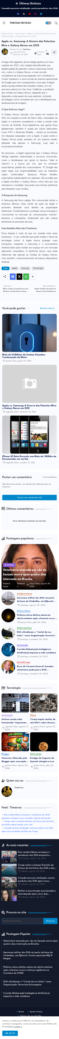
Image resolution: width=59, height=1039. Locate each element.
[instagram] (35, 14)
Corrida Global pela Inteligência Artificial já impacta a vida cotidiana (36, 651)
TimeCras (18, 788)
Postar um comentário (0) (29, 497)
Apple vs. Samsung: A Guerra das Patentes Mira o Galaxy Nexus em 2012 (29, 407)
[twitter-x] (24, 14)
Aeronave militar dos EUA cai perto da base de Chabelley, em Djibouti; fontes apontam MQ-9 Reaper (35, 600)
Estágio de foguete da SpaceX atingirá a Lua (42, 760)
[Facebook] (13, 276)
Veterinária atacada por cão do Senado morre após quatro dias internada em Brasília (30, 942)
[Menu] (4, 23)
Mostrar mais (46, 308)
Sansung (25, 268)
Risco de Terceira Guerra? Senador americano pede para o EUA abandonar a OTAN (35, 668)
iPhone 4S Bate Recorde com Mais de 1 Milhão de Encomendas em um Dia (29, 457)
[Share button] (33, 276)
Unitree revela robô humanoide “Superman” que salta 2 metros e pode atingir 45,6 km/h (14, 721)
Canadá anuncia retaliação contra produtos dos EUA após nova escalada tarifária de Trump (36, 880)
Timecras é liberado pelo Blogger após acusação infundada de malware (14, 760)
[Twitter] (19, 276)
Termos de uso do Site (30, 1016)
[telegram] (41, 14)
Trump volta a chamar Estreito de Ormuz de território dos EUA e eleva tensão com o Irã (37, 867)
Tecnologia (20, 34)
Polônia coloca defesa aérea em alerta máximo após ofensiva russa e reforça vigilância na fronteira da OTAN (36, 617)
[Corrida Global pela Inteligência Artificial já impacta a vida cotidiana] (8, 650)
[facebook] (18, 14)
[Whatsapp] (26, 276)
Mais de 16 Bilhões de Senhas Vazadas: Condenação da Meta (23, 356)
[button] (48, 22)
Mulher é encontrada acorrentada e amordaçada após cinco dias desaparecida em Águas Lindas (37, 893)
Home (21, 1012)
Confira (16, 1027)
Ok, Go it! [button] (10, 1033)
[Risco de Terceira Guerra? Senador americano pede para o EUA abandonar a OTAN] (8, 667)
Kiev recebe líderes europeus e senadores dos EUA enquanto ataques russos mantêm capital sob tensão (37, 854)
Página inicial (7, 34)
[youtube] (29, 14)
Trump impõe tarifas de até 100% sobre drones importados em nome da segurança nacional (43, 721)
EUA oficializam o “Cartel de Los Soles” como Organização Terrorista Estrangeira (36, 634)
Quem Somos (36, 1012)
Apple (14, 268)
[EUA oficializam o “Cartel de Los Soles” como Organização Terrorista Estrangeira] (8, 632)
